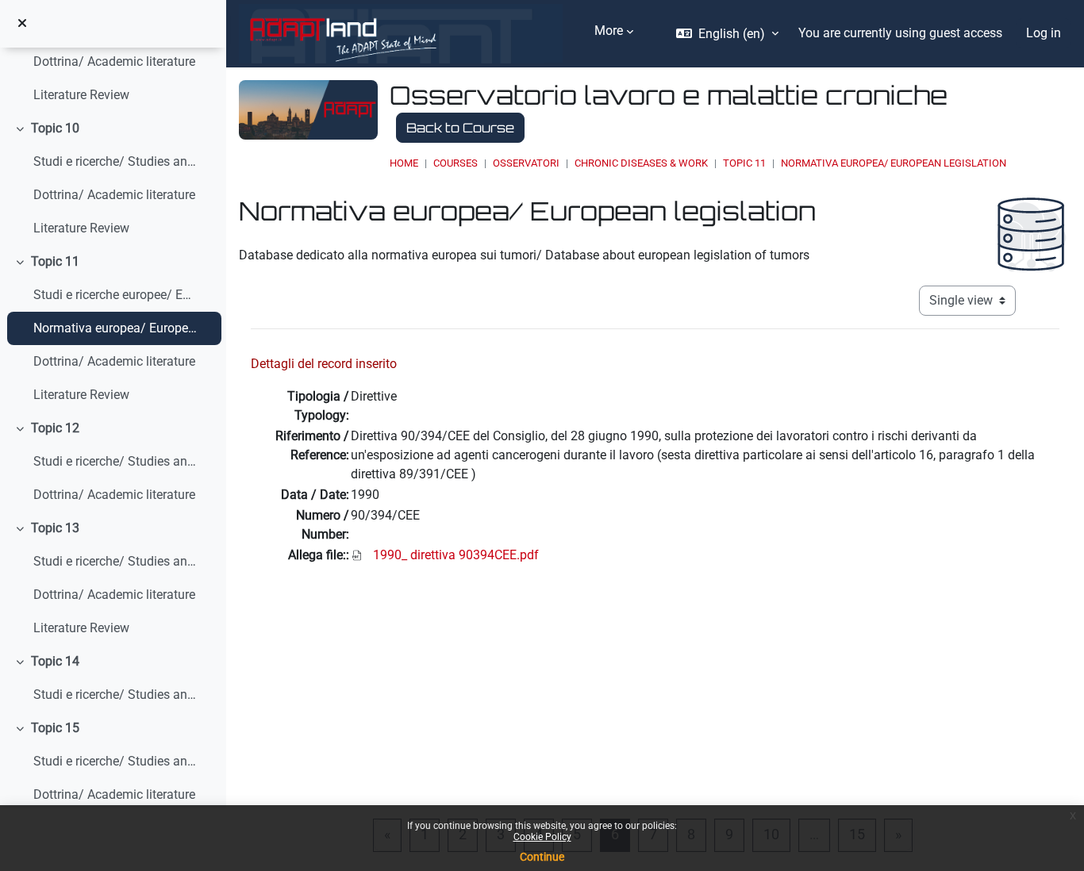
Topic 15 (55, 727)
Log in (1043, 32)
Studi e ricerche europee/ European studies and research (115, 294)
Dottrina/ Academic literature (114, 61)
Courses (455, 163)
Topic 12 (55, 428)
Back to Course (460, 128)
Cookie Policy (542, 836)
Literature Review (81, 94)
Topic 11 (55, 261)
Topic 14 (55, 661)
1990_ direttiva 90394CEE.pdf (456, 554)
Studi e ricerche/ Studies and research (115, 161)
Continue (542, 856)
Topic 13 (55, 527)
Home (404, 163)
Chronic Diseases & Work (641, 163)
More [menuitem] (608, 30)
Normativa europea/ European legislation (115, 328)
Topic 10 (55, 128)
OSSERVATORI (526, 163)
